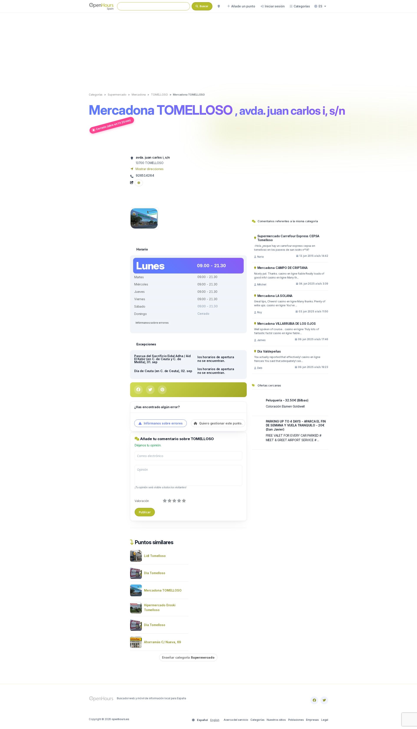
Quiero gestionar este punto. (220, 423)
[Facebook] (314, 700)
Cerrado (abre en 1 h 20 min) (113, 124)
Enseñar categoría (188, 657)
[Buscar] (219, 6)
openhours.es (120, 719)
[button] (320, 6)
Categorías (257, 719)
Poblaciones (296, 719)
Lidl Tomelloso (155, 556)
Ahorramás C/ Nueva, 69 (162, 642)
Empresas (312, 719)
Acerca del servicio (236, 719)
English (214, 720)
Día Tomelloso (154, 573)
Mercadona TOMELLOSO (163, 590)
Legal (324, 719)
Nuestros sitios (276, 719)
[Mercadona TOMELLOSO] (144, 218)
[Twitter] (324, 700)
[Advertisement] (208, 48)
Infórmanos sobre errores (152, 322)
